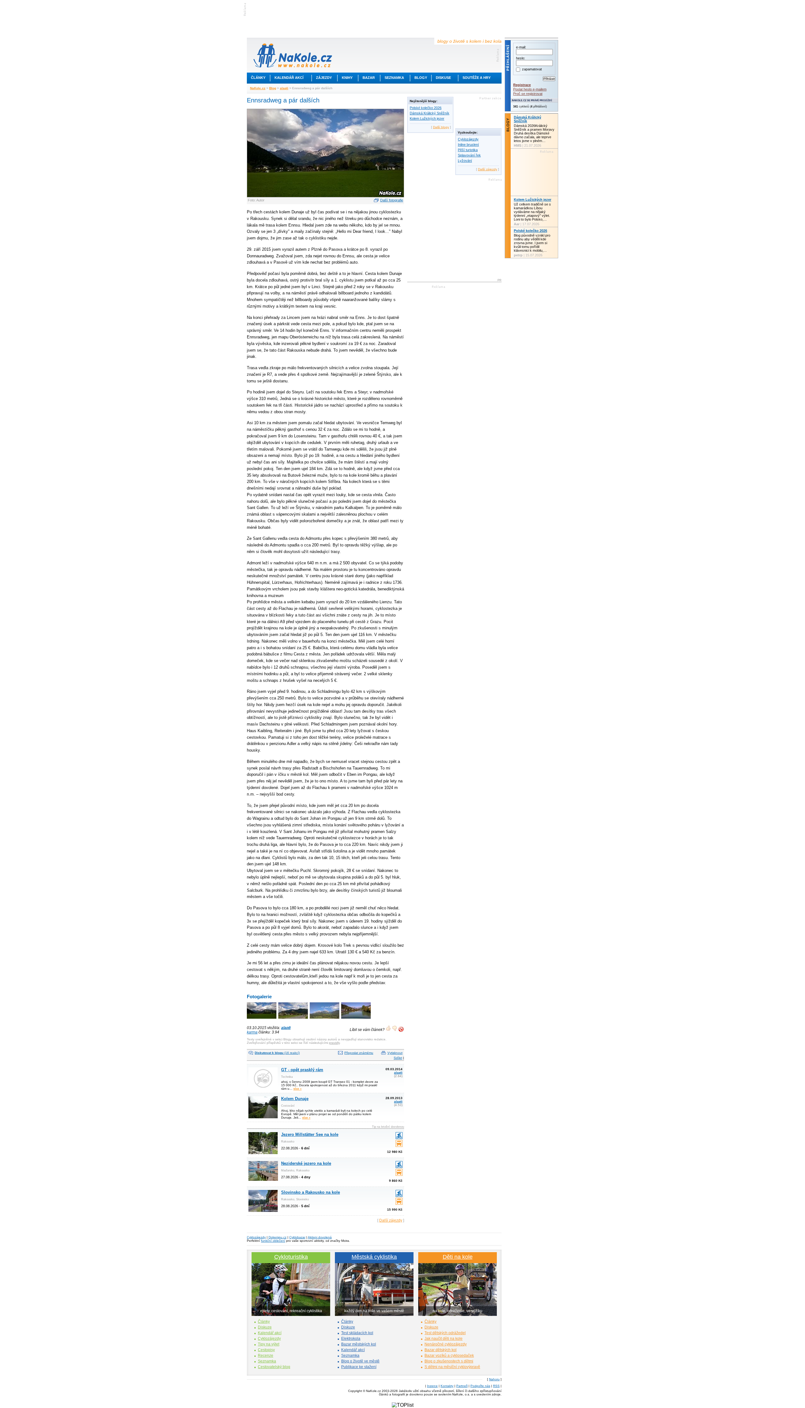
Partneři (462, 1386)
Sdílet (398, 1058)
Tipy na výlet (268, 1344)
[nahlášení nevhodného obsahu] (401, 1029)
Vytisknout (394, 1053)
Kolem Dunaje (294, 1098)
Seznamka (394, 77)
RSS (496, 1386)
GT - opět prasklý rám (302, 1069)
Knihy (347, 77)
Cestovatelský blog (274, 1367)
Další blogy (441, 127)
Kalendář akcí (289, 77)
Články (258, 77)
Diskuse (443, 77)
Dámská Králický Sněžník (429, 113)
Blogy (420, 77)
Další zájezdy (390, 1220)
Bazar (369, 77)
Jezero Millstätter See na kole (309, 1134)
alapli (284, 88)
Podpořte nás (480, 1386)
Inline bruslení (468, 144)
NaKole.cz (257, 88)
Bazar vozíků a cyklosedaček (449, 1355)
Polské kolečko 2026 (425, 108)
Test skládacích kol (357, 1333)
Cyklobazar (297, 1237)
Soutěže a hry (477, 77)
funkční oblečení (273, 1240)
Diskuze (265, 1327)
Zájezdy (324, 77)
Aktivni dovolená (320, 1237)
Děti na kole (458, 1257)
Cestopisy (266, 1350)
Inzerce (432, 1386)
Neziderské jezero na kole (306, 1163)
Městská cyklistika (374, 1257)
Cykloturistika (291, 1257)
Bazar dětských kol (441, 1350)
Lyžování (465, 160)
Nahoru (494, 1379)
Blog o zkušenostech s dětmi (449, 1361)
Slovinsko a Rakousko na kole (310, 1192)
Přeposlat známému (358, 1053)
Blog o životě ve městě (360, 1361)
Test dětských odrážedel (445, 1333)
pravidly (334, 1042)
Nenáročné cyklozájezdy (446, 1344)
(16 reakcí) (277, 1053)
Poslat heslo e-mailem (530, 89)
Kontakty (447, 1386)
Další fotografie (391, 200)
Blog (272, 88)
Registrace (522, 85)
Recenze (265, 1355)
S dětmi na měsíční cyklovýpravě (452, 1367)
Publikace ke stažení (358, 1367)
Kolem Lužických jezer (427, 118)
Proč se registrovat (527, 94)
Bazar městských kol (358, 1344)
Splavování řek (469, 155)
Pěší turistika (468, 150)
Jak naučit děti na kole (444, 1338)
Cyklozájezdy (468, 139)
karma (252, 1032)
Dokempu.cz (277, 1237)
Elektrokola (350, 1338)
